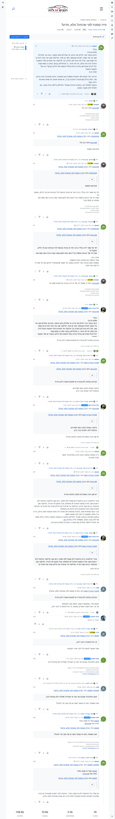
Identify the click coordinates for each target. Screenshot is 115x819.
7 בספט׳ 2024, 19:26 (72, 717)
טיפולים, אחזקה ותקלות (95, 29)
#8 (34, 359)
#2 (34, 104)
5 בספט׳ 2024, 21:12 (78, 632)
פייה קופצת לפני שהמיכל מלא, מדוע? (71, 136)
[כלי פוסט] (37, 94)
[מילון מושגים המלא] (112, 11)
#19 (34, 761)
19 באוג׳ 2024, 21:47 (83, 225)
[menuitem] (3, 2)
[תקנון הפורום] (112, 7)
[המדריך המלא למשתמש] (112, 16)
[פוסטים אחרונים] (112, 20)
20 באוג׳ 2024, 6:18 (70, 405)
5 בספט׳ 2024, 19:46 (70, 536)
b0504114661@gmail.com (91, 674)
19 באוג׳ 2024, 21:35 (76, 104)
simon (94, 46)
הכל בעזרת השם (93, 308)
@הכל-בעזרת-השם (91, 363)
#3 (34, 133)
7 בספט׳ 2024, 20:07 (83, 761)
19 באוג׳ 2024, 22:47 (83, 359)
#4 (34, 163)
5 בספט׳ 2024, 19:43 (83, 472)
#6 (34, 280)
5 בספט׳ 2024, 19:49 (84, 588)
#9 (34, 405)
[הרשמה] (3, 7)
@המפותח (95, 136)
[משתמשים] (112, 25)
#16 (34, 659)
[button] (112, 816)
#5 (34, 225)
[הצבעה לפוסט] (50, 94)
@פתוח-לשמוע (93, 690)
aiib (97, 588)
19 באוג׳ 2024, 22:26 (70, 308)
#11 (34, 472)
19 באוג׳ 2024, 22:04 (75, 280)
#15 (34, 632)
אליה (97, 632)
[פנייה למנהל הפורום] (112, 34)
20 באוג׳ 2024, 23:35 (82, 451)
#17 (34, 687)
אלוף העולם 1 (94, 617)
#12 (34, 536)
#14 (34, 617)
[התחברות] (3, 2)
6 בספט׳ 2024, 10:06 (84, 687)
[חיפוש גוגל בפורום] (112, 29)
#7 (34, 308)
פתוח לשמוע (95, 659)
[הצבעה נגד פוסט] (42, 94)
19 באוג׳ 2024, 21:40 (76, 163)
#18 (34, 717)
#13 (34, 588)
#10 (34, 451)
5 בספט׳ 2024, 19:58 (71, 617)
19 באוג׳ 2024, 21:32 (81, 46)
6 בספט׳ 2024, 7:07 (73, 659)
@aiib (96, 636)
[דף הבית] (112, 2)
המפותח (96, 104)
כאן (65, 520)
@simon (95, 108)
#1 (36, 46)
